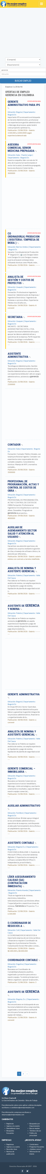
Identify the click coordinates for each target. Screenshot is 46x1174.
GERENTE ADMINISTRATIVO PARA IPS (24, 103)
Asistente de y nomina (24, 607)
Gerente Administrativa (24, 694)
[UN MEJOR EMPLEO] (14, 3)
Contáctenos (33, 1144)
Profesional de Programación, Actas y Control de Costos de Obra (23, 486)
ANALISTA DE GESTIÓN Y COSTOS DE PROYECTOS (21, 280)
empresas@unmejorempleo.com (13, 1115)
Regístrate (10, 1124)
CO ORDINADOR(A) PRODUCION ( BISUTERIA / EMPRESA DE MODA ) (24, 238)
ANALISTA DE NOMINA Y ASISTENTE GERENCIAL (22, 569)
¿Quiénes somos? (35, 1149)
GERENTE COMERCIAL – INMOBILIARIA (21, 770)
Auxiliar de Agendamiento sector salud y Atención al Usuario (22, 532)
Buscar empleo (23, 80)
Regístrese (10, 1144)
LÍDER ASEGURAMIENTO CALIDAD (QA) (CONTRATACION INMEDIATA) (22, 881)
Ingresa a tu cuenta (13, 1126)
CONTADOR (14, 444)
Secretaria (15, 317)
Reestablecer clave (13, 1128)
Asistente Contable (21, 842)
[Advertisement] (23, 33)
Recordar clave (11, 1149)
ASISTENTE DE (24, 992)
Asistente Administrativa (18, 355)
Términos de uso (35, 1131)
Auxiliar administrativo (24, 805)
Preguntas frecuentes (36, 1147)
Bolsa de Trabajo (31, 1100)
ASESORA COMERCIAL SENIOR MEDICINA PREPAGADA (21, 147)
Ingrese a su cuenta (13, 1147)
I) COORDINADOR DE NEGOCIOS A (19, 924)
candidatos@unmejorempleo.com (22, 1107)
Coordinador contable (23, 960)
